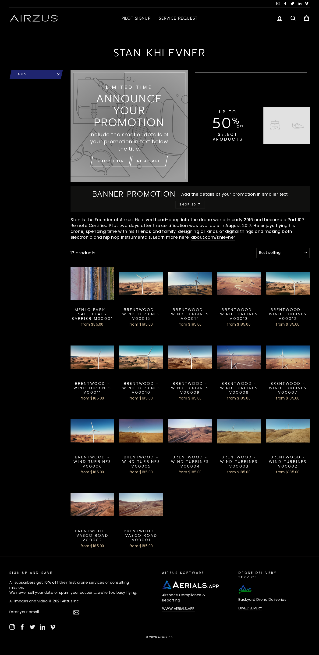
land (20, 74)
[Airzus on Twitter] (32, 627)
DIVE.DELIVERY (250, 608)
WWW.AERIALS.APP (178, 608)
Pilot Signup (136, 18)
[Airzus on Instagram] (12, 627)
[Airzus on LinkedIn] (42, 627)
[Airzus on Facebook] (22, 627)
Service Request (178, 18)
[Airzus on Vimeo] (53, 627)
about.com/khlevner (213, 237)
